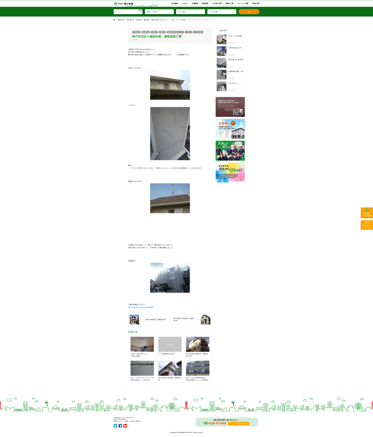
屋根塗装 (205, 3)
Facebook (3, 417)
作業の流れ (256, 3)
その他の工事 (217, 3)
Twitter (0, 417)
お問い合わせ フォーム (367, 226)
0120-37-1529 (367, 214)
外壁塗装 (195, 3)
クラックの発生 (198, 32)
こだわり (185, 3)
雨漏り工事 (229, 3)
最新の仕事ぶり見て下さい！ (175, 32)
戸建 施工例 (136, 32)
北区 (188, 32)
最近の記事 (223, 30)
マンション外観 (242, 3)
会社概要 (175, 3)
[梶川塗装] (123, 3)
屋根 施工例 (146, 32)
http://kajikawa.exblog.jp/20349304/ (141, 307)
